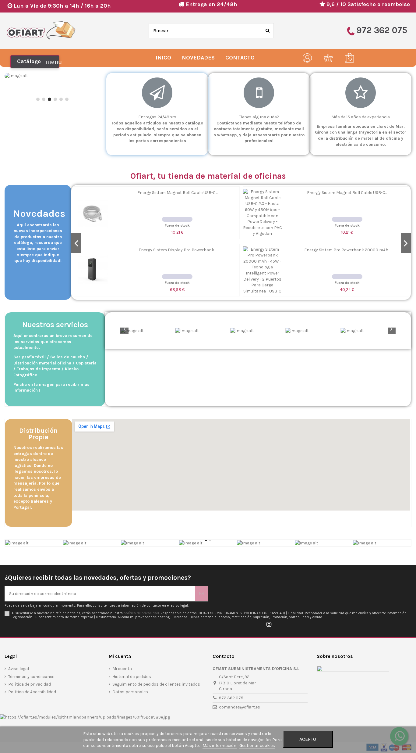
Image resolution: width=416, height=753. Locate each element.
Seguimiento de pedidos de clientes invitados (156, 684)
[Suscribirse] (201, 593)
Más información (220, 745)
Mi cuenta (122, 668)
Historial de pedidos (131, 676)
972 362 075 (231, 698)
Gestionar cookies (257, 745)
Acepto (307, 739)
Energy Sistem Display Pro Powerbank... (177, 250)
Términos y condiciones (31, 676)
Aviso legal (18, 668)
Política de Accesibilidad (32, 691)
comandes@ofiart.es (239, 707)
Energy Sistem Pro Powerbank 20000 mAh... (347, 250)
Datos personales (130, 691)
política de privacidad (141, 613)
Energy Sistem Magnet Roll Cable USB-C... (177, 192)
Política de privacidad (29, 684)
